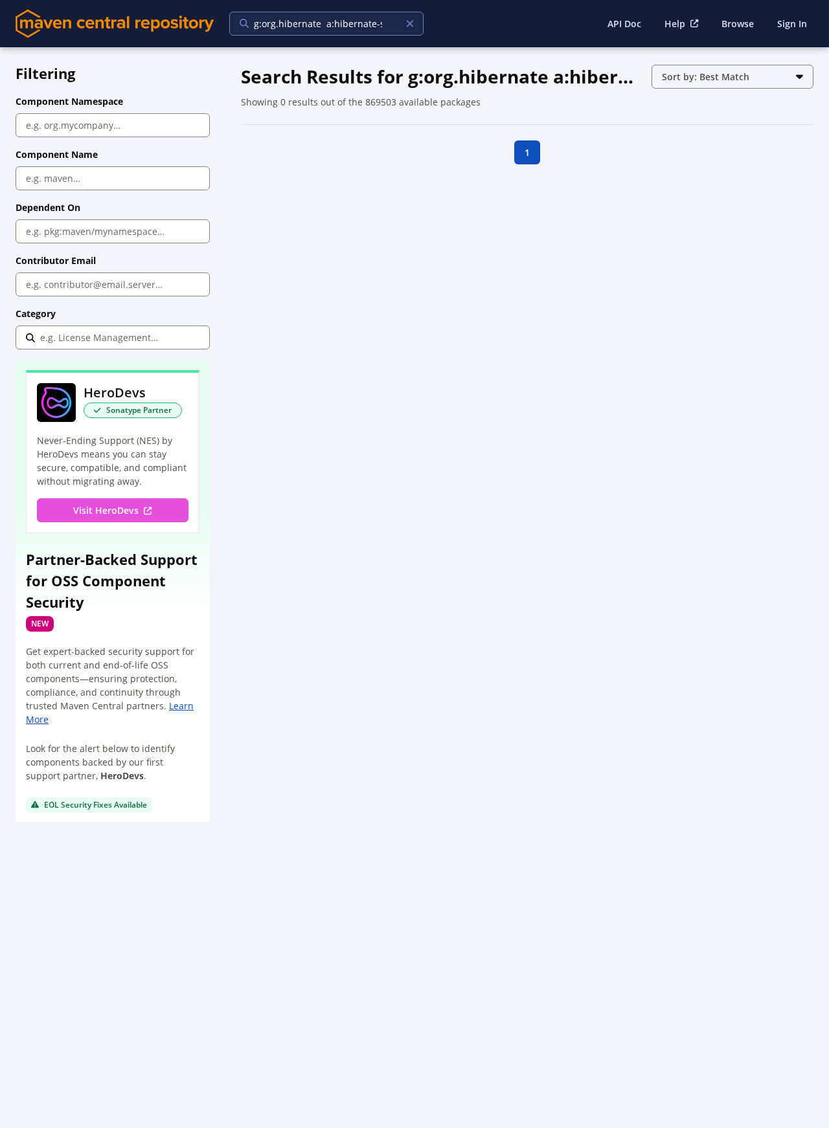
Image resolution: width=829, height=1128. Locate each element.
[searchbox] (318, 23)
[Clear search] (409, 23)
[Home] (115, 23)
